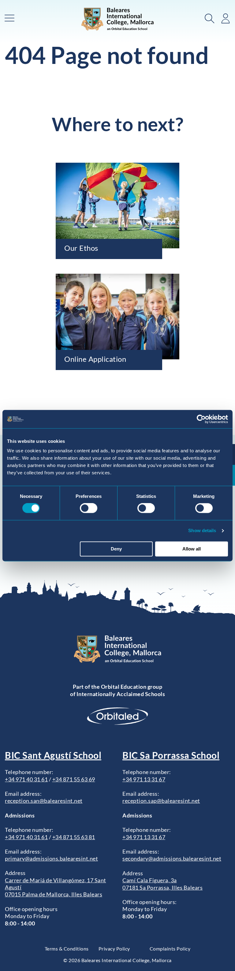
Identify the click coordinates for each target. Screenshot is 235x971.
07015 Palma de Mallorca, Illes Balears (53, 894)
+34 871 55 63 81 (73, 837)
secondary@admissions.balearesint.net (171, 858)
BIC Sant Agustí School (53, 755)
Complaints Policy (170, 948)
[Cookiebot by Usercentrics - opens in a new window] (201, 419)
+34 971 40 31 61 (26, 779)
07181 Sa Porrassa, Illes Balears (162, 887)
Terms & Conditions (67, 948)
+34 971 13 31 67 (143, 779)
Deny (116, 548)
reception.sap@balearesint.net (161, 800)
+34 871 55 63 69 (73, 779)
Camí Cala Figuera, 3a (149, 880)
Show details (202, 530)
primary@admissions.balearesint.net (51, 858)
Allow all (191, 548)
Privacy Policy (114, 948)
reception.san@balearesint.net (44, 800)
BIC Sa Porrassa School (170, 755)
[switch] (88, 508)
